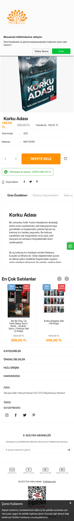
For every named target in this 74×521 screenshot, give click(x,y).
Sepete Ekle (41, 159)
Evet (61, 51)
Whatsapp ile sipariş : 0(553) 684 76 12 (30, 171)
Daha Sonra (41, 51)
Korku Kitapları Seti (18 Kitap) (54, 322)
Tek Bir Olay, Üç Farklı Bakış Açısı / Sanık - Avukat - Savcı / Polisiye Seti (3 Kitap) (19, 326)
